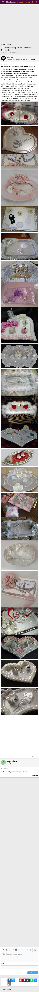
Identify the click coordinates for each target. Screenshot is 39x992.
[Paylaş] (34, 64)
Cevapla (35, 756)
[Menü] (2, 2)
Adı (2, 964)
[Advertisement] (19, 24)
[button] (3, 950)
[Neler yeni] (33, 2)
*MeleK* (5, 53)
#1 (37, 64)
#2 (37, 768)
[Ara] (37, 2)
